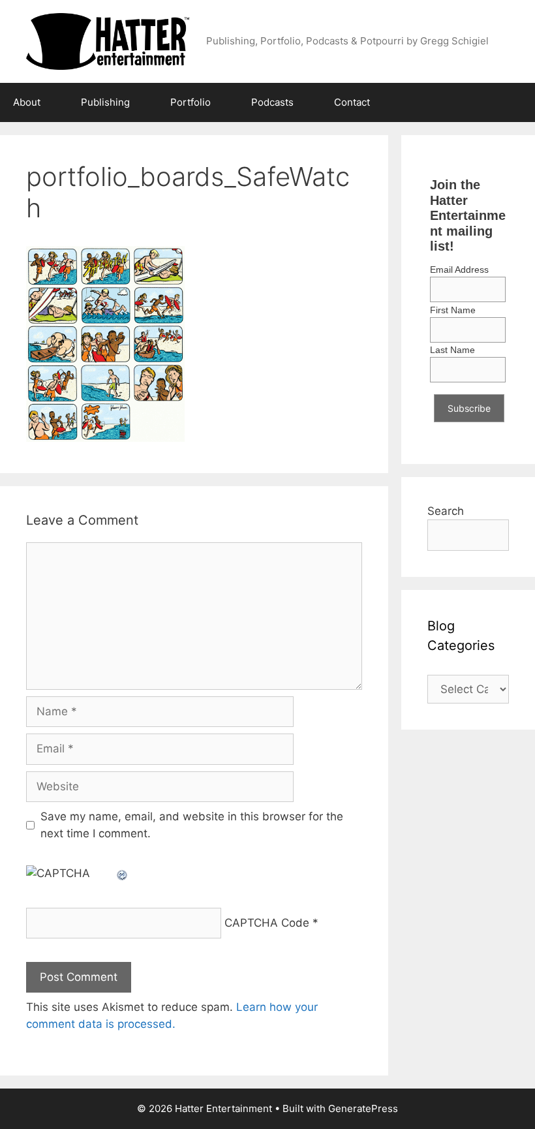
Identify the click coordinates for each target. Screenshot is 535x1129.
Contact (352, 102)
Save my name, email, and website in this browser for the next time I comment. (191, 825)
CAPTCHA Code (266, 922)
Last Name (452, 350)
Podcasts (272, 102)
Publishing (105, 102)
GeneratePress (363, 1108)
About (26, 102)
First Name (453, 310)
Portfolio (190, 102)
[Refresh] (122, 873)
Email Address (459, 269)
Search (445, 511)
